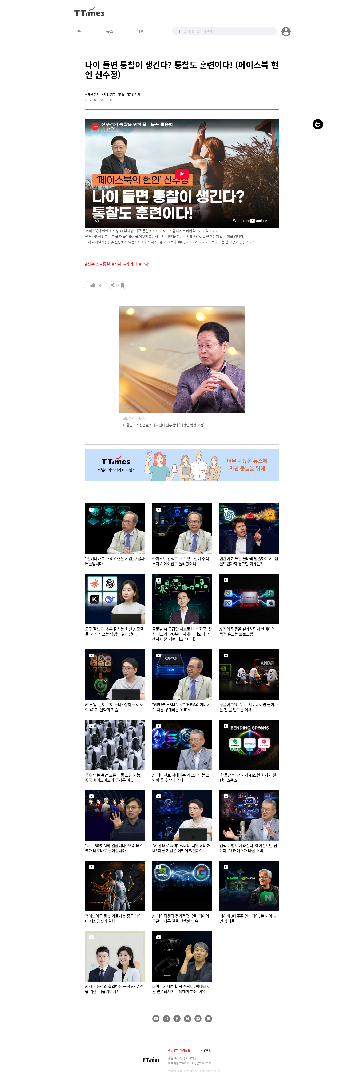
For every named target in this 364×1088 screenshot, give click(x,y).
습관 (145, 264)
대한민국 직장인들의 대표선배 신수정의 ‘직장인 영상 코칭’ (163, 424)
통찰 (106, 264)
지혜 (118, 264)
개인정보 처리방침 (179, 1050)
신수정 (93, 264)
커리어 (131, 264)
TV (140, 31)
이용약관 (206, 1050)
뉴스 (109, 31)
